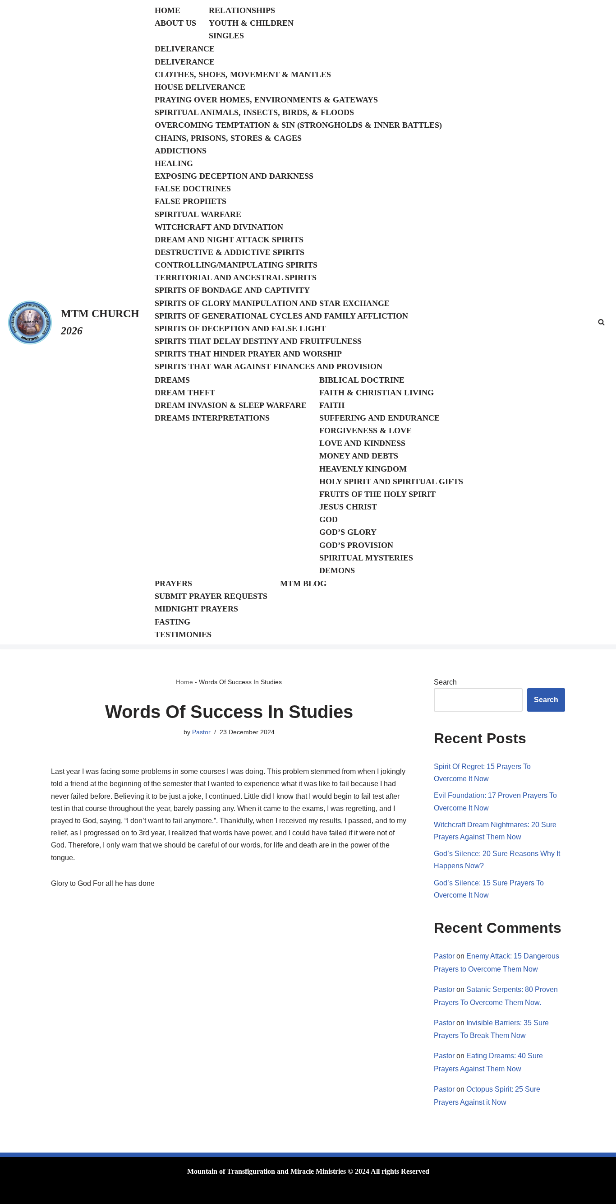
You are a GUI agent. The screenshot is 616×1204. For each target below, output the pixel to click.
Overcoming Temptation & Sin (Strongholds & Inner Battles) (298, 125)
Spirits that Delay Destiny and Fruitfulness (258, 341)
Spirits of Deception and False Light (240, 328)
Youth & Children (251, 23)
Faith (332, 405)
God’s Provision (356, 545)
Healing (174, 163)
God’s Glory (348, 532)
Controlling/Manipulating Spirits (236, 264)
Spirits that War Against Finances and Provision (268, 366)
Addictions (181, 150)
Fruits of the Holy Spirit (377, 494)
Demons (337, 570)
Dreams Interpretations (212, 417)
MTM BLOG (303, 583)
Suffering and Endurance (379, 417)
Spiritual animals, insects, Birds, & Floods (254, 112)
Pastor (201, 732)
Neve (58, 1192)
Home (184, 681)
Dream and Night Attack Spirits (229, 239)
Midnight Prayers (196, 608)
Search (445, 682)
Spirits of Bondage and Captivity (232, 290)
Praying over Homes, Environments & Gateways (266, 99)
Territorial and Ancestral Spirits (236, 277)
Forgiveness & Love (365, 430)
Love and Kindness (362, 443)
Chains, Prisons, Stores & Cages (228, 138)
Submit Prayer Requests (211, 596)
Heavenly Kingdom (363, 468)
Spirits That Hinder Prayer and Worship (248, 353)
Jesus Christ (348, 506)
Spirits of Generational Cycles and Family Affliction (281, 315)
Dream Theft (185, 392)
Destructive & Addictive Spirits (229, 252)
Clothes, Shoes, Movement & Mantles (243, 74)
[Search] (601, 322)
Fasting (172, 621)
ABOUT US (175, 23)
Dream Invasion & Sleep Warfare (231, 405)
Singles (226, 35)
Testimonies (183, 634)
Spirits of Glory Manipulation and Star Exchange (272, 303)
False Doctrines (193, 188)
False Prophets (190, 201)
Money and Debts (358, 455)
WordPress (122, 1192)
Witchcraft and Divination (219, 227)
